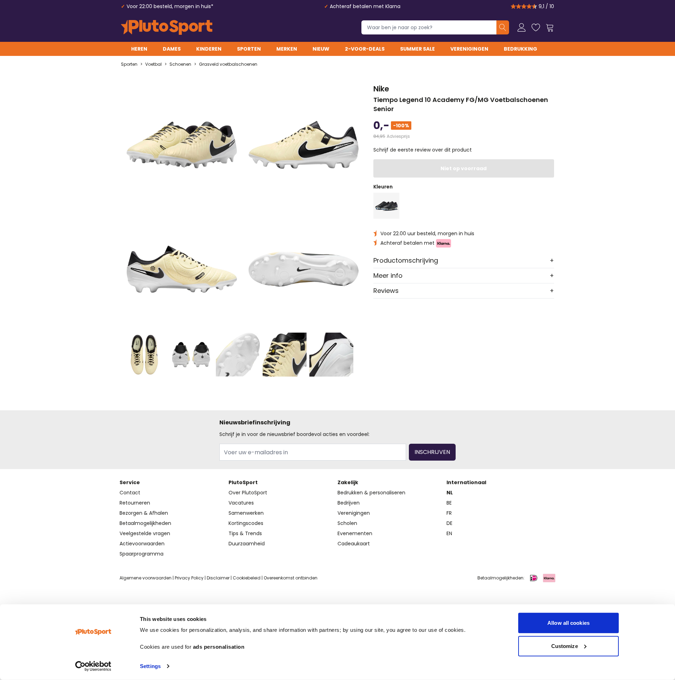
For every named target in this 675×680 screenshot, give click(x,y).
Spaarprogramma (141, 553)
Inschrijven (432, 452)
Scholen (347, 523)
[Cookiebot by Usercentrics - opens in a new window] (93, 666)
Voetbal (153, 64)
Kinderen (208, 48)
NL (449, 492)
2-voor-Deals (365, 48)
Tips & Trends (245, 533)
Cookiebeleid (247, 578)
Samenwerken (246, 513)
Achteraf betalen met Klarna (365, 6)
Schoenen (180, 64)
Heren (139, 48)
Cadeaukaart (354, 543)
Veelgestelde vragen (145, 533)
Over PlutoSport (248, 492)
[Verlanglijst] (536, 27)
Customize (564, 646)
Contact (130, 492)
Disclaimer (218, 578)
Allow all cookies (568, 623)
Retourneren (135, 502)
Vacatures (241, 502)
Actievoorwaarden (142, 543)
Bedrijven (349, 502)
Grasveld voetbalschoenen (228, 64)
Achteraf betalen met (408, 242)
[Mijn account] (522, 27)
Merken (286, 48)
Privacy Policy (189, 578)
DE (449, 523)
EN (449, 533)
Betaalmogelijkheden (145, 523)
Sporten (249, 48)
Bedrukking (520, 48)
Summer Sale (417, 48)
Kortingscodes (246, 523)
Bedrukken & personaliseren (371, 492)
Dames (172, 48)
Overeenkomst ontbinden (290, 578)
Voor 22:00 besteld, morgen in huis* (170, 6)
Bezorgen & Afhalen (144, 513)
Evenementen (355, 533)
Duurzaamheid (247, 543)
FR (449, 513)
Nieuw (321, 48)
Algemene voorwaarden (146, 578)
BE (449, 502)
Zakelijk (348, 482)
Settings (150, 666)
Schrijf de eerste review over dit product (422, 149)
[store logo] (166, 27)
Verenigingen (469, 48)
